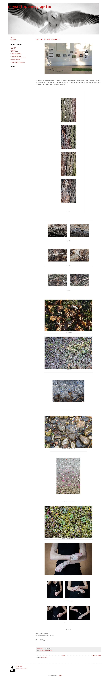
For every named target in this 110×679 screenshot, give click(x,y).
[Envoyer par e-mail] (45, 648)
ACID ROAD (13, 47)
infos (12, 68)
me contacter (13, 39)
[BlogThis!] (47, 648)
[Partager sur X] (48, 648)
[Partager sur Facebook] (50, 648)
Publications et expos (15, 40)
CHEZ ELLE (13, 50)
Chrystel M (19, 666)
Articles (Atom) (44, 657)
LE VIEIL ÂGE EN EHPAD (16, 54)
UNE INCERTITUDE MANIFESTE (48, 39)
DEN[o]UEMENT (14, 51)
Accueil (63, 655)
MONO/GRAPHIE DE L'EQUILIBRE (18, 58)
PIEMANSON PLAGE (15, 59)
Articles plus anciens (96, 655)
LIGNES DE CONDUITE (16, 56)
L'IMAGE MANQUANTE (16, 53)
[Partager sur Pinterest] (51, 648)
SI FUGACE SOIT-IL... (15, 61)
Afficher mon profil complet (21, 668)
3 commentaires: (40, 648)
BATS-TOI (13, 48)
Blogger (60, 675)
